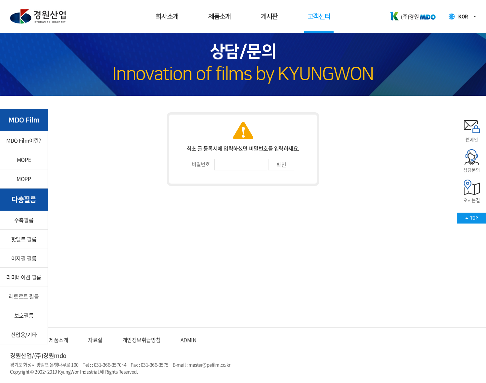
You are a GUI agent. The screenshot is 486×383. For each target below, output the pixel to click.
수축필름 (23, 220)
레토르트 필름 (24, 296)
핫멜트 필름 (23, 239)
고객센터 (318, 16)
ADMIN (188, 340)
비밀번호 (201, 164)
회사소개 (167, 16)
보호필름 (23, 315)
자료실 (95, 340)
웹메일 (472, 139)
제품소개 (219, 16)
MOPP (24, 179)
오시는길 (471, 200)
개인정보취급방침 (141, 340)
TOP (474, 218)
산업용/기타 (24, 334)
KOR (463, 16)
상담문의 (471, 169)
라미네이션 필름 (23, 277)
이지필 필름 (23, 258)
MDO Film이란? (23, 140)
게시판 (269, 16)
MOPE (24, 159)
